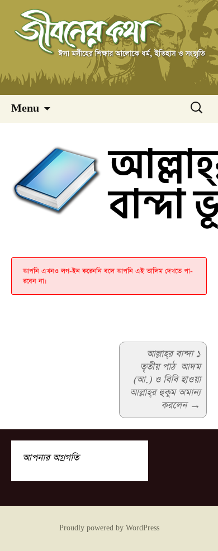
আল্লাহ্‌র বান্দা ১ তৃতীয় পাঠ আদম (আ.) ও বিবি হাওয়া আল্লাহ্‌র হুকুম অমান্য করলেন (165, 380)
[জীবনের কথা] (109, 47)
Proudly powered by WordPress (109, 528)
